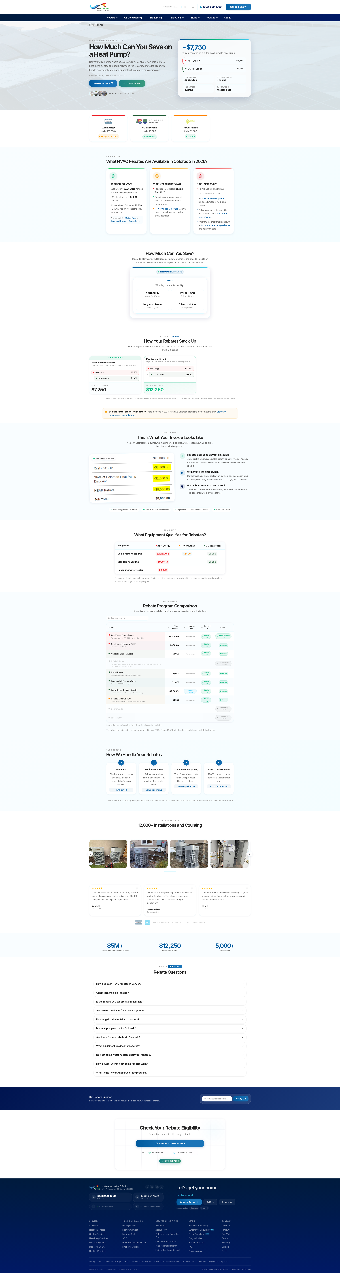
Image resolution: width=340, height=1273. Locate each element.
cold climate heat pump (212, 198)
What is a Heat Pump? (199, 1225)
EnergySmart (134, 221)
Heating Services (97, 1229)
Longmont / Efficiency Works (123, 681)
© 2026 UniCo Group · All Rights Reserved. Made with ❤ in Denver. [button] (114, 1269)
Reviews (226, 1229)
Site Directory (246, 1269)
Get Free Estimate (102, 83)
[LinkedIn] (157, 1187)
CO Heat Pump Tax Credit (122, 654)
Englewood (149, 1261)
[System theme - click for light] (192, 7)
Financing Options (130, 1246)
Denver (98, 1261)
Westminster (170, 1261)
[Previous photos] (90, 854)
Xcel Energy (161, 1229)
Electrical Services (97, 1251)
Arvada (162, 1261)
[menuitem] (112, 17)
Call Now (210, 1202)
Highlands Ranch (123, 1261)
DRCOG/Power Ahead (166, 1241)
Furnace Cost (128, 1234)
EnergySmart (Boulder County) (124, 690)
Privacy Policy (223, 1269)
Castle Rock (185, 1261)
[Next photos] (249, 854)
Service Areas (195, 1251)
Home (91, 25)
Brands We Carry (197, 1242)
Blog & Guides (195, 1238)
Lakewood (134, 1261)
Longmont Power (118, 221)
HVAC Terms (234, 1269)
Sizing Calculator (199, 1234)
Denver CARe (117, 709)
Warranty (226, 1242)
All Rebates (161, 1225)
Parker (178, 1261)
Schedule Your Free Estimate (172, 1143)
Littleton (113, 1261)
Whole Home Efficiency (166, 1245)
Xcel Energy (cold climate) (122, 635)
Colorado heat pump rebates (215, 225)
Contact (226, 1238)
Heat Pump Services (98, 1238)
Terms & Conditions (209, 1269)
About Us (226, 1225)
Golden (156, 1261)
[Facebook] (147, 1187)
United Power (131, 218)
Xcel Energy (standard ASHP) (123, 644)
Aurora (141, 1261)
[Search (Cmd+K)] (185, 7)
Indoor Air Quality (97, 1246)
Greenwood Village (206, 1261)
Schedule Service (187, 1202)
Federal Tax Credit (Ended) (168, 1250)
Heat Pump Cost (130, 1229)
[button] (108, 853)
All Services (94, 1225)
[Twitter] (152, 1187)
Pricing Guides (129, 1225)
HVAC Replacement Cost (134, 1242)
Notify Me (241, 1098)
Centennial (106, 1261)
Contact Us (227, 1202)
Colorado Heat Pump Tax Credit (167, 1236)
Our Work (226, 1234)
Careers (225, 1246)
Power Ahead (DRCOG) (121, 699)
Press (224, 1251)
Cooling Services (97, 1234)
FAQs (191, 1246)
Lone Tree (194, 1261)
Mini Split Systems (97, 1242)
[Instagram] (161, 1187)
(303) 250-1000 (212, 6)
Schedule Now (238, 6)
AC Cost (126, 1238)
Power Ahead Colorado (166, 208)
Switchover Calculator (201, 1229)
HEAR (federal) (117, 661)
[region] (170, 853)
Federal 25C (116, 718)
